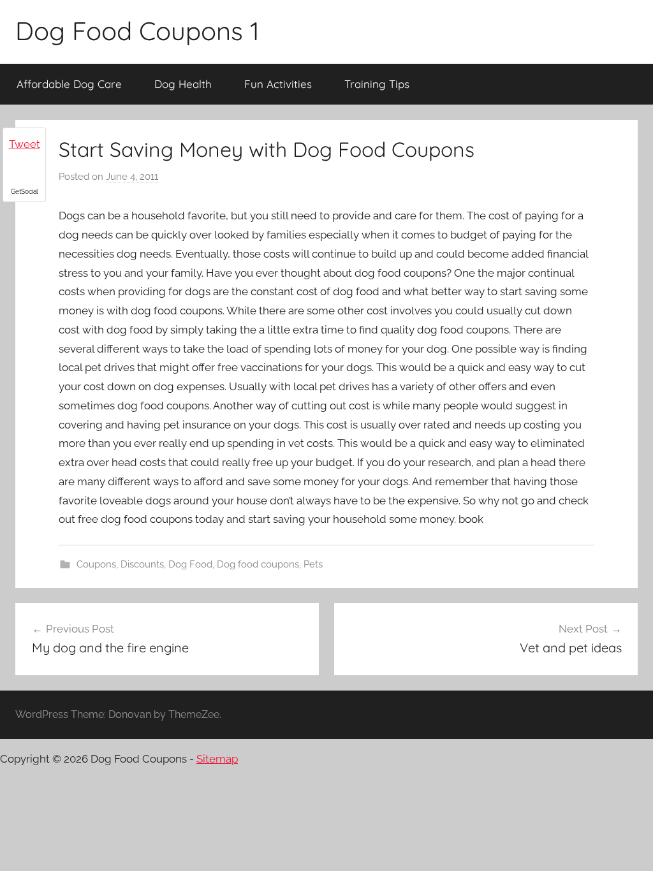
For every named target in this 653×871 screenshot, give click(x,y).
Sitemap (217, 758)
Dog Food (190, 564)
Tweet (24, 144)
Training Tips (376, 84)
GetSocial (24, 191)
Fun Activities (278, 84)
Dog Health (183, 84)
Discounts (142, 564)
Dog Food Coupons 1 (137, 31)
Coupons (96, 564)
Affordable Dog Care (69, 84)
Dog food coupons (258, 564)
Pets (313, 564)
